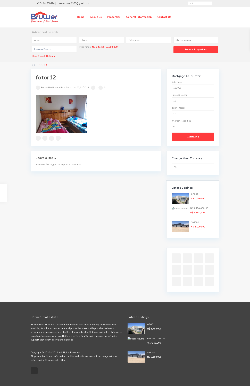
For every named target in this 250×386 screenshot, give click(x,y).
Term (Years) (178, 108)
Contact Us (164, 17)
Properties (114, 17)
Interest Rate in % (181, 121)
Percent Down (179, 95)
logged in (55, 164)
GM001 (195, 222)
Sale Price (177, 82)
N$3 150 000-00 (199, 208)
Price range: (85, 47)
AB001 (194, 194)
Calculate (193, 136)
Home (80, 17)
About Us (96, 17)
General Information (139, 17)
